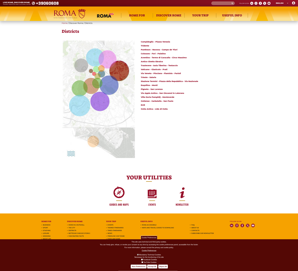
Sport (45, 228)
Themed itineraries (116, 228)
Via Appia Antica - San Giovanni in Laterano (162, 93)
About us (195, 228)
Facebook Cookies (150, 259)
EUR (143, 105)
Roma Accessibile (149, 225)
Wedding (47, 236)
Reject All (163, 266)
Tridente (145, 46)
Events (110, 225)
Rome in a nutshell (76, 225)
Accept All (152, 266)
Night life (47, 239)
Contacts (195, 230)
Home (65, 23)
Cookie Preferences (149, 237)
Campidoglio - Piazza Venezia (155, 42)
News (110, 233)
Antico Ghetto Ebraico (152, 61)
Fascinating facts (76, 236)
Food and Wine (114, 239)
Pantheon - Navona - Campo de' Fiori (159, 50)
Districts (72, 230)
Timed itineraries (115, 230)
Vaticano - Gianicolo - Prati (154, 69)
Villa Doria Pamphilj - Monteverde (157, 97)
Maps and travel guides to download (158, 228)
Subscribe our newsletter (202, 233)
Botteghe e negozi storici (79, 233)
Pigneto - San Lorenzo (152, 89)
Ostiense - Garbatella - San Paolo (157, 101)
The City (72, 228)
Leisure (46, 233)
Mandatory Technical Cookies (150, 254)
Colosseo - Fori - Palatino (153, 54)
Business (46, 225)
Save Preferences (139, 266)
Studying (47, 230)
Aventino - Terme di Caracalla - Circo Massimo (164, 58)
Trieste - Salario (148, 77)
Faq (193, 225)
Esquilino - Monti (149, 85)
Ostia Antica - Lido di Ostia (154, 109)
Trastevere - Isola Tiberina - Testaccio (159, 65)
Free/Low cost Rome (116, 236)
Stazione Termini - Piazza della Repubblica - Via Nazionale (169, 81)
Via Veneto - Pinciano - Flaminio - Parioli (161, 73)
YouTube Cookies (150, 262)
